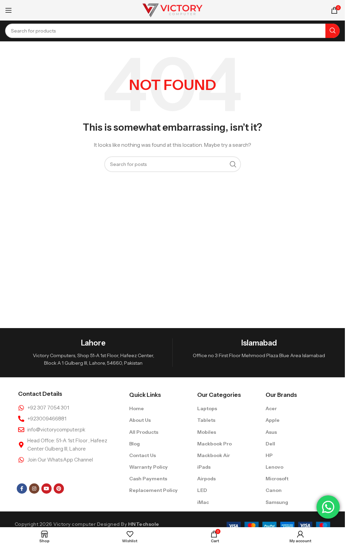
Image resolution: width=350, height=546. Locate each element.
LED (202, 490)
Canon (274, 490)
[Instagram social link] (34, 488)
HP (269, 455)
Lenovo (274, 467)
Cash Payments (148, 479)
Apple (273, 420)
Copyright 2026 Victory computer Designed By (87, 524)
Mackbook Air (213, 455)
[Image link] (278, 525)
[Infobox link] (93, 352)
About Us (140, 420)
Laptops (207, 408)
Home (136, 408)
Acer (271, 408)
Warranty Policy (148, 467)
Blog (134, 444)
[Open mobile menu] (8, 10)
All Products (143, 432)
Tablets (206, 420)
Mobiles (206, 432)
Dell (270, 444)
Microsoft (277, 479)
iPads (204, 467)
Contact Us (142, 455)
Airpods (206, 479)
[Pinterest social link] (59, 488)
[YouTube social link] (46, 488)
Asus (271, 432)
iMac (203, 502)
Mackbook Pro (214, 444)
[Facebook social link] (22, 488)
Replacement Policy (153, 490)
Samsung (277, 502)
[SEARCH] (332, 31)
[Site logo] (172, 10)
